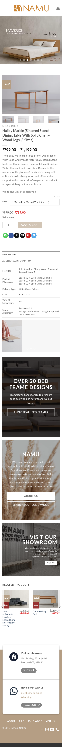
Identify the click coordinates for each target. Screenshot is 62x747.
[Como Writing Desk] (46, 599)
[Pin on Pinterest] (28, 235)
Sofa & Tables (10, 126)
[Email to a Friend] (22, 235)
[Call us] (57, 730)
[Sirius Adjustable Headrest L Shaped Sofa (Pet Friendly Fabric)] (15, 599)
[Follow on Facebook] (42, 730)
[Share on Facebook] (11, 235)
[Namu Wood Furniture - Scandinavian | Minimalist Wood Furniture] (31, 8)
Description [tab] (9, 255)
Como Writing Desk (39, 613)
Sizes (4, 202)
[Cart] (58, 8)
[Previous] (7, 94)
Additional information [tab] (17, 261)
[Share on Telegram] (34, 235)
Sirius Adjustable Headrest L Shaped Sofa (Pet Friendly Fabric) (8, 619)
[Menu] (4, 8)
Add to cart (30, 225)
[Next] (54, 94)
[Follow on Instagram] (47, 730)
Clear (57, 196)
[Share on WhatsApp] (5, 235)
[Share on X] (16, 235)
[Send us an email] (52, 730)
